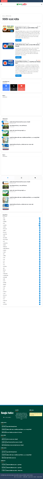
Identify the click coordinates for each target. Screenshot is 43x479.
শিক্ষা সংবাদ (5, 228)
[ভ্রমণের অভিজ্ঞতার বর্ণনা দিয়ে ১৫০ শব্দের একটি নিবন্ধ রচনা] (6, 127)
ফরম (4, 298)
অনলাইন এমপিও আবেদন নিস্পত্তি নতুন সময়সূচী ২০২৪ (18, 130)
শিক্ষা (4, 223)
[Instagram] (10, 417)
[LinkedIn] (8, 417)
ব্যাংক (4, 259)
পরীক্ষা (4, 236)
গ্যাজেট (4, 286)
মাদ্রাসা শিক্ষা (5, 234)
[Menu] (1, 4)
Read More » (18, 40)
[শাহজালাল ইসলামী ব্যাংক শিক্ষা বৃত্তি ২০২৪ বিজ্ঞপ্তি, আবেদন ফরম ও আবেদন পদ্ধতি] (6, 147)
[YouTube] (9, 417)
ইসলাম (4, 297)
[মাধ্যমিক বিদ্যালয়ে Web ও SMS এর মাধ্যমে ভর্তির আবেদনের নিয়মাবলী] (8, 46)
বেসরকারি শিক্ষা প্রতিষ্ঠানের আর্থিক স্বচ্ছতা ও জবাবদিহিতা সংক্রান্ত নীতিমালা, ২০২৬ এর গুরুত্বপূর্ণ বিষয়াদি (24, 137)
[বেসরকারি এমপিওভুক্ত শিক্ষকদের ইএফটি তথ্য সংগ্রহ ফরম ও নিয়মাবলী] (6, 122)
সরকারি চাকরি (5, 273)
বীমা (4, 262)
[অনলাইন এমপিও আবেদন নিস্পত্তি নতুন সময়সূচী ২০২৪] (6, 133)
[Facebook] (3, 417)
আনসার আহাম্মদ (11, 475)
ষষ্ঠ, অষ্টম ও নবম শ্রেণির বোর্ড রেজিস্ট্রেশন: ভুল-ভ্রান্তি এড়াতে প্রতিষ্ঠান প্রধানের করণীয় (24, 1)
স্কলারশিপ (4, 250)
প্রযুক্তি (4, 279)
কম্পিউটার (4, 282)
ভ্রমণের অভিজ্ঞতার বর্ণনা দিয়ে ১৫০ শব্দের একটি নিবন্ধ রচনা (18, 125)
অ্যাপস (4, 280)
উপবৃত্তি (4, 252)
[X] (5, 417)
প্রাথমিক (4, 230)
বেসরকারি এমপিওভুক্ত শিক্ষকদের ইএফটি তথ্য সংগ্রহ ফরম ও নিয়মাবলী (20, 181)
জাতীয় (4, 219)
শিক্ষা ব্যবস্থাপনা (5, 239)
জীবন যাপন (5, 295)
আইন (4, 288)
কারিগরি (4, 245)
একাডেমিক (4, 225)
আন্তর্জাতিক (4, 221)
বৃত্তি (3, 253)
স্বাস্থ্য (4, 264)
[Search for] (41, 4)
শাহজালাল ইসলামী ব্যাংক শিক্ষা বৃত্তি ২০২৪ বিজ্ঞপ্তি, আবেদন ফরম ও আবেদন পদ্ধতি (21, 144)
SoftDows (20, 475)
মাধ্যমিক (4, 227)
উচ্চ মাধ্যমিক (5, 237)
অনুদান (4, 302)
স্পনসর (4, 293)
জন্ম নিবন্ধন (5, 304)
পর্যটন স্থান (4, 291)
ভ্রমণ (4, 289)
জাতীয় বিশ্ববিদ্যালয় (6, 248)
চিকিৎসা (4, 270)
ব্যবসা (4, 257)
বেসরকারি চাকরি (5, 275)
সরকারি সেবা (5, 300)
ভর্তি (3, 241)
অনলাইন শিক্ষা (5, 243)
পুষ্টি (3, 268)
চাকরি (4, 271)
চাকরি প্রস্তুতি (5, 277)
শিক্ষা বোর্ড (4, 232)
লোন (4, 261)
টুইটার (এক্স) (31, 410)
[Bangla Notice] (21, 4)
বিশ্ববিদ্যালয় (5, 246)
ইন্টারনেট (4, 284)
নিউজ (4, 218)
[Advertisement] (21, 9)
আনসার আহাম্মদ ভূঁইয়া (19, 26)
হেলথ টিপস (5, 266)
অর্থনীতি (4, 255)
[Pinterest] (6, 417)
